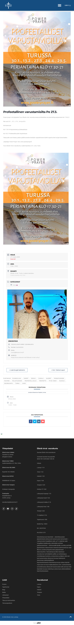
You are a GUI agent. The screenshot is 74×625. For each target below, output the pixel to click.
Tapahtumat (5, 587)
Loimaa (39, 584)
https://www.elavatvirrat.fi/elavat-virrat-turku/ (25, 357)
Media (4, 592)
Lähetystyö (5, 595)
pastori (7, 380)
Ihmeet (26, 378)
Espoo (39, 587)
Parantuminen (59, 378)
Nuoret (48, 378)
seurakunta (8, 383)
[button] (59, 5)
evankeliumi (16, 378)
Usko (24, 383)
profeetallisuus (31, 380)
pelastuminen (17, 380)
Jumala (41, 378)
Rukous (62, 380)
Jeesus (33, 378)
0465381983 (19, 347)
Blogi (3, 589)
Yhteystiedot (5, 597)
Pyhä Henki (53, 380)
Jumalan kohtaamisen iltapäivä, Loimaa (37, 392)
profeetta (42, 380)
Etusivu (4, 584)
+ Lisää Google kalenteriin (17, 370)
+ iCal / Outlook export (58, 370)
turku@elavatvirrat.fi (17, 352)
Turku (14, 285)
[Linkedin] (39, 421)
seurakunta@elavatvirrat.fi (9, 502)
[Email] (43, 421)
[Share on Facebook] (30, 421)
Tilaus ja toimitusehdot (8, 600)
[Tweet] (35, 421)
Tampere (39, 592)
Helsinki (39, 589)
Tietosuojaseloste (7, 603)
